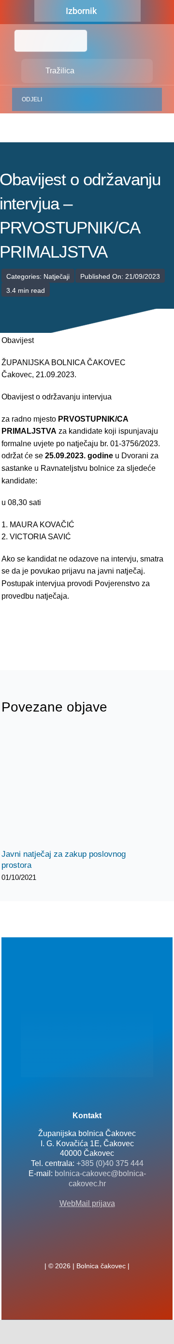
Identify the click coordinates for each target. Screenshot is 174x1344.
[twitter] (87, 1244)
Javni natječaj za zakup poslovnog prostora (65, 787)
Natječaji (57, 276)
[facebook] (71, 1244)
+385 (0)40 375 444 (110, 1163)
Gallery (82, 787)
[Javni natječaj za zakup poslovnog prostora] (73, 787)
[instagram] (102, 1244)
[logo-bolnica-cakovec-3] (49, 625)
